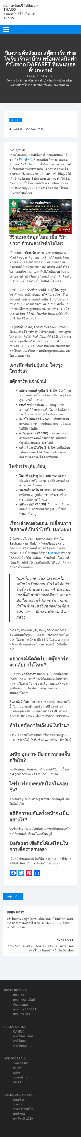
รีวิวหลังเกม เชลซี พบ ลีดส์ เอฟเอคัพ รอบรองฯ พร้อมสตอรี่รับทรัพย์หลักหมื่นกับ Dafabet (41, 948)
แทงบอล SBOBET (24, 1009)
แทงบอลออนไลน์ (24, 1000)
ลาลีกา (17, 1068)
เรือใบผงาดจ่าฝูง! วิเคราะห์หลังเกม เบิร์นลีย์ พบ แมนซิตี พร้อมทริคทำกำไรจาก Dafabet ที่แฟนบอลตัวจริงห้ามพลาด (40, 923)
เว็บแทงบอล (21, 1004)
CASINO (18, 1031)
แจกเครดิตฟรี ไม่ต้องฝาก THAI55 (21, 7)
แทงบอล (18, 995)
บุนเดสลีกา (20, 1077)
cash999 (17, 129)
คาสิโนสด (19, 1041)
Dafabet (54, 553)
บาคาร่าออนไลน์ (23, 1109)
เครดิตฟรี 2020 (23, 1118)
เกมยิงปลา (19, 1114)
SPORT (15, 119)
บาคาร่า (18, 1104)
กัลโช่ (16, 1072)
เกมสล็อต (19, 1099)
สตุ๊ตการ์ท (23, 159)
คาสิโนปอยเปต (22, 1046)
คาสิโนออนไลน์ (23, 1036)
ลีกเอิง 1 (18, 1082)
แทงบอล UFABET (24, 1014)
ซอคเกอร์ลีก (21, 1063)
